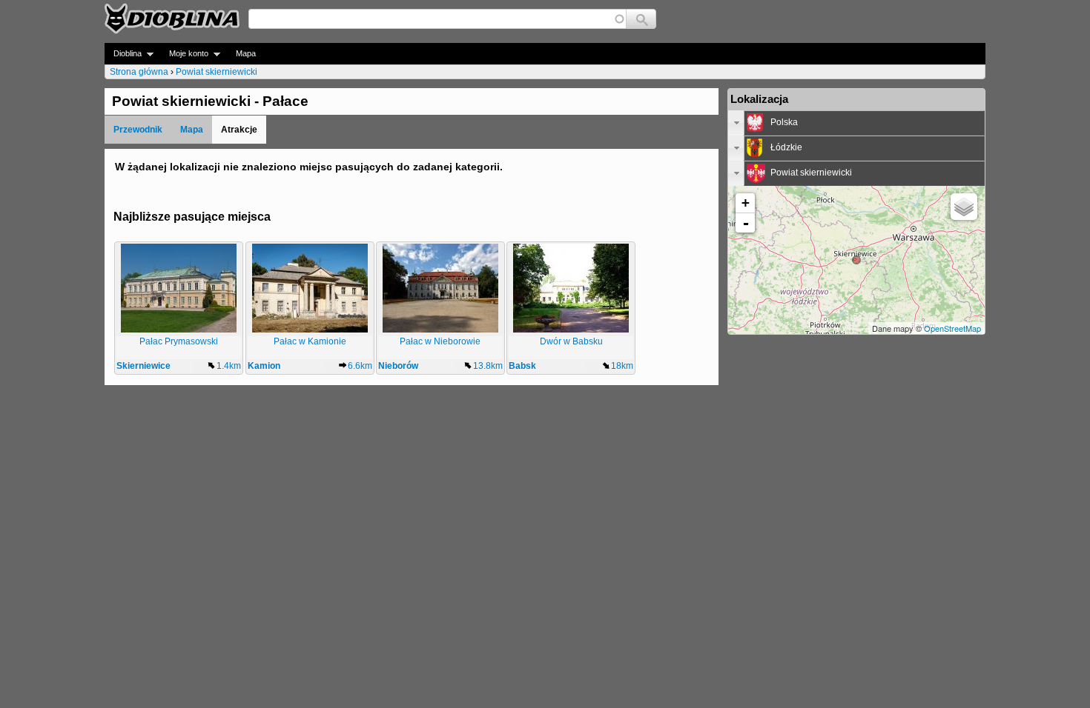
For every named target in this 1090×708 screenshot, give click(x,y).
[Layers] (964, 206)
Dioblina (123, 54)
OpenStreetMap (952, 328)
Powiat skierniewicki (216, 72)
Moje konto (184, 54)
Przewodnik (137, 129)
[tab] (856, 123)
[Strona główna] (172, 18)
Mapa (246, 53)
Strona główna (139, 72)
